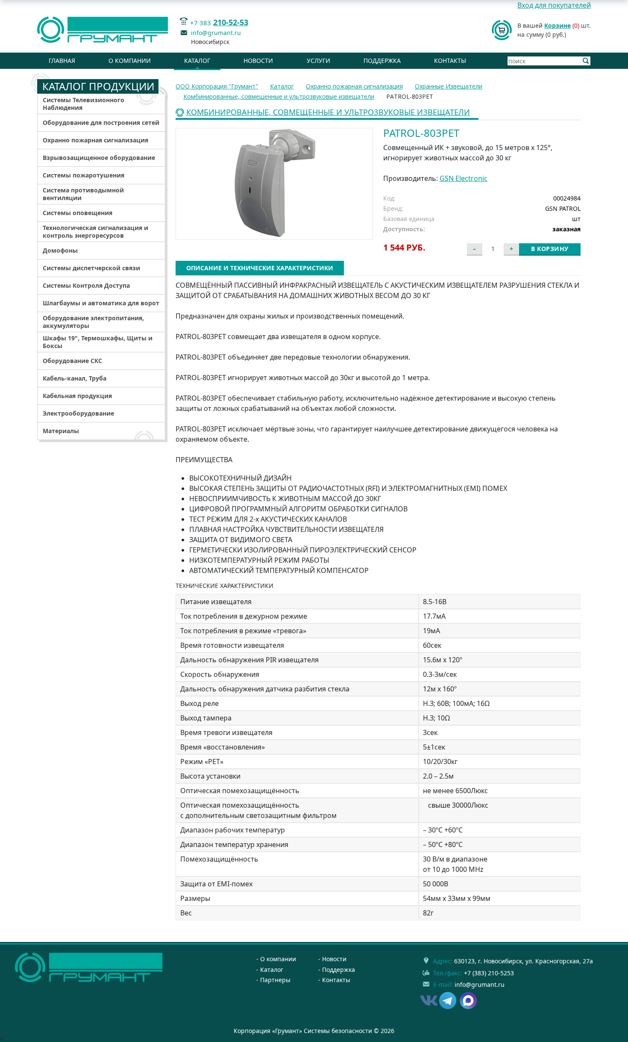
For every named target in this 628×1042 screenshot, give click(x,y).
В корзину (550, 249)
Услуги (318, 60)
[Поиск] (585, 60)
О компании (130, 60)
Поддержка (382, 60)
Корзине (557, 25)
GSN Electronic (463, 178)
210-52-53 (230, 22)
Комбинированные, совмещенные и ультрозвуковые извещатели (328, 112)
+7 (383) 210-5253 (489, 973)
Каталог (197, 60)
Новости (258, 60)
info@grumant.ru (216, 33)
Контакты (450, 60)
